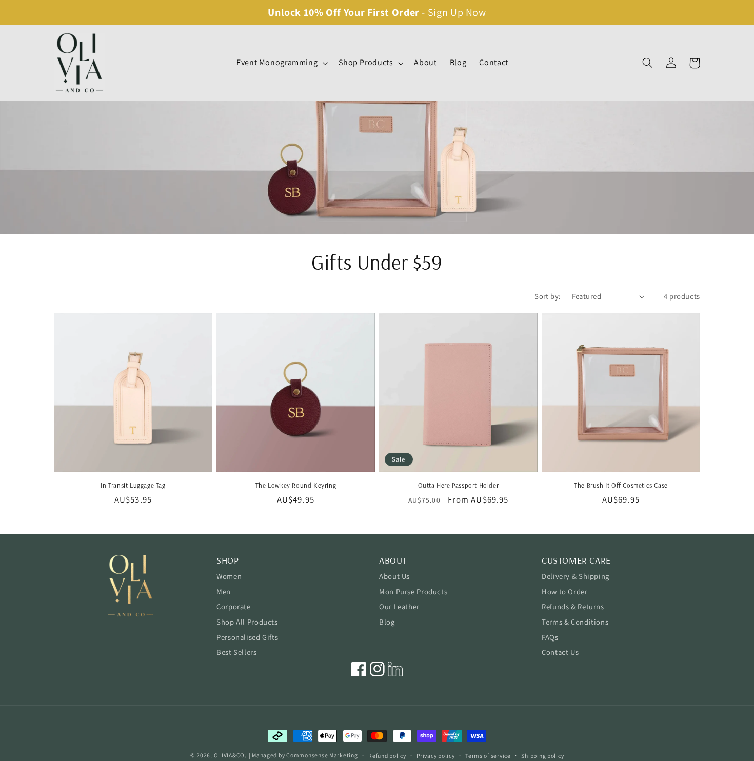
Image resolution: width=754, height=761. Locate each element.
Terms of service (488, 755)
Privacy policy (435, 755)
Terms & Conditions (575, 622)
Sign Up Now (457, 12)
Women (229, 576)
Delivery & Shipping (575, 576)
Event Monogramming (277, 62)
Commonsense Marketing (322, 755)
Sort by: (547, 296)
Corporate (233, 606)
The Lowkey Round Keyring (295, 485)
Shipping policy (542, 755)
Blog (387, 622)
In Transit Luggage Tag (133, 485)
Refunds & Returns (573, 606)
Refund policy (387, 755)
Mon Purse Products (413, 591)
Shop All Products (247, 622)
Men (223, 591)
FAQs (550, 637)
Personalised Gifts (247, 637)
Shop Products (366, 62)
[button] (281, 63)
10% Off (322, 12)
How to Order (565, 591)
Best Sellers (236, 652)
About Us (394, 576)
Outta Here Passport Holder (458, 485)
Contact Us (560, 652)
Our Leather (399, 606)
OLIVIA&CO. (230, 755)
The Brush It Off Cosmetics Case (621, 485)
